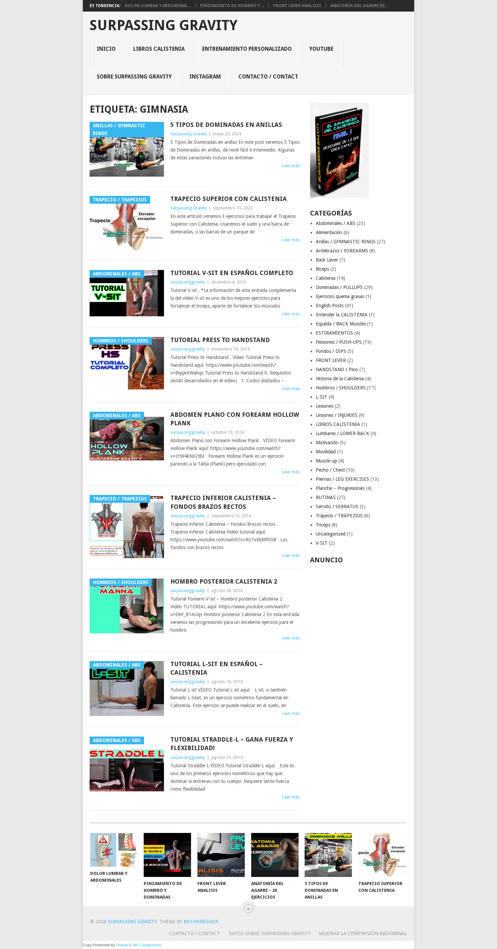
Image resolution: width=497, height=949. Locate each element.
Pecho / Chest (330, 470)
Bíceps (322, 269)
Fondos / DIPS (331, 351)
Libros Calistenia (159, 49)
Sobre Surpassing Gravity (134, 76)
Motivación (327, 442)
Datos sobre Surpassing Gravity (269, 933)
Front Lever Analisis (297, 5)
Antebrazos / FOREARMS (342, 250)
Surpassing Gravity (163, 25)
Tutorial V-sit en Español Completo (231, 272)
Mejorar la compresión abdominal (363, 933)
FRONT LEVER (331, 360)
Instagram (205, 76)
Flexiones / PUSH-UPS (339, 342)
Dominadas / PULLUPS (339, 287)
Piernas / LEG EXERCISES (342, 479)
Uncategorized (331, 534)
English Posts (330, 305)
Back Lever (327, 260)
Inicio (106, 49)
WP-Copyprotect (147, 945)
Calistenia (325, 278)
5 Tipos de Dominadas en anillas (226, 124)
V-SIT (322, 543)
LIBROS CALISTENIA (338, 424)
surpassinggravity (187, 282)
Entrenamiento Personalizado (247, 49)
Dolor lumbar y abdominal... (158, 5)
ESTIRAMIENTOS (334, 333)
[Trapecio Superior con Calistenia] (382, 855)
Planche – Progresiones (340, 488)
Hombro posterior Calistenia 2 (223, 581)
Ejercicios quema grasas (340, 296)
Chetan (122, 945)
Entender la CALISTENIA (342, 314)
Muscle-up (326, 461)
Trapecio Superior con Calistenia (228, 198)
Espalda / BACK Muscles (341, 323)
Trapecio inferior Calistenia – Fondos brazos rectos (223, 502)
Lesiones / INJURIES (336, 415)
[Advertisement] (358, 668)
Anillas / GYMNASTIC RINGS (346, 241)
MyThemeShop (201, 921)
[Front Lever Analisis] (221, 855)
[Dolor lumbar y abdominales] (114, 850)
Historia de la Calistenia (340, 378)
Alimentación (329, 232)
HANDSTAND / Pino (337, 369)
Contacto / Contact (268, 76)
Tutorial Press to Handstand (220, 339)
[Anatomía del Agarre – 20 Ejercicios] (275, 855)
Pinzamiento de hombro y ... (232, 5)
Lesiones (324, 406)
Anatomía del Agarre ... (358, 5)
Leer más (291, 165)
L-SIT (321, 397)
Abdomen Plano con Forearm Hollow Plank (234, 419)
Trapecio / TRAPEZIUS (339, 515)
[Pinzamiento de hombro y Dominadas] (167, 855)
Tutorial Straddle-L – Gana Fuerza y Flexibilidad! (231, 743)
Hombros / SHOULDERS (341, 387)
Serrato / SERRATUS (337, 506)
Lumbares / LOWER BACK (342, 433)
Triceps (323, 524)
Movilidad (326, 451)
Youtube (321, 49)
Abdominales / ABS (335, 223)
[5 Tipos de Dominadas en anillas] (328, 855)
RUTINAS (326, 497)
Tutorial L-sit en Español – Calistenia (216, 668)
